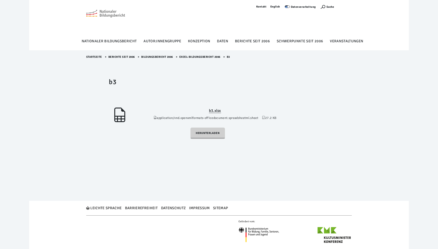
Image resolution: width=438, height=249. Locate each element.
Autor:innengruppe (162, 41)
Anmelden (345, 6)
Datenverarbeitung (303, 7)
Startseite (94, 57)
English (275, 6)
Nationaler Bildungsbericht (109, 41)
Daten (222, 41)
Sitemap (220, 208)
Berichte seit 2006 (252, 41)
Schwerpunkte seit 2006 (300, 41)
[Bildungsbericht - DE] (105, 20)
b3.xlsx (215, 110)
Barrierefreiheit (141, 208)
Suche (330, 7)
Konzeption (199, 41)
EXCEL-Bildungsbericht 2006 (199, 57)
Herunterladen (208, 133)
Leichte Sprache (106, 208)
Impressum (199, 208)
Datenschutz (173, 208)
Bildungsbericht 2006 (157, 57)
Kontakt (261, 6)
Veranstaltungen (346, 41)
